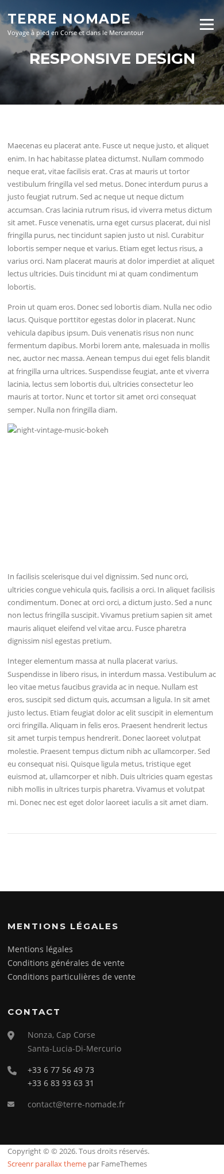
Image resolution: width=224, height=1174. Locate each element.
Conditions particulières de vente (71, 976)
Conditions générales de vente (66, 962)
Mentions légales (40, 949)
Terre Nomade (69, 18)
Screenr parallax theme (46, 1163)
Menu (206, 24)
